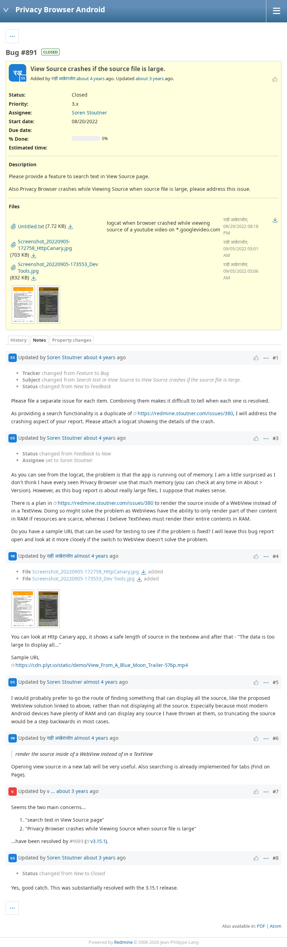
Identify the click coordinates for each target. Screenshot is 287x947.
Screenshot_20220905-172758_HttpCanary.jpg (85, 571)
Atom (275, 926)
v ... (51, 791)
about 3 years (149, 78)
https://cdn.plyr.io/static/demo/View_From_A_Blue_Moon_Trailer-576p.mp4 (101, 665)
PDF (261, 926)
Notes (39, 340)
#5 (276, 682)
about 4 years (90, 78)
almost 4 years (91, 555)
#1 (276, 357)
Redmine (123, 942)
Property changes (71, 340)
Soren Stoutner (89, 112)
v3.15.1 (97, 841)
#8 (276, 858)
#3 (276, 438)
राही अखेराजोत (63, 78)
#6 (276, 738)
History (18, 340)
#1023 (76, 841)
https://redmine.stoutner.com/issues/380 (185, 413)
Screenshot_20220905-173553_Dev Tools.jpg (83, 578)
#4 (276, 556)
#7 (276, 791)
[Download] (70, 226)
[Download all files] (275, 220)
